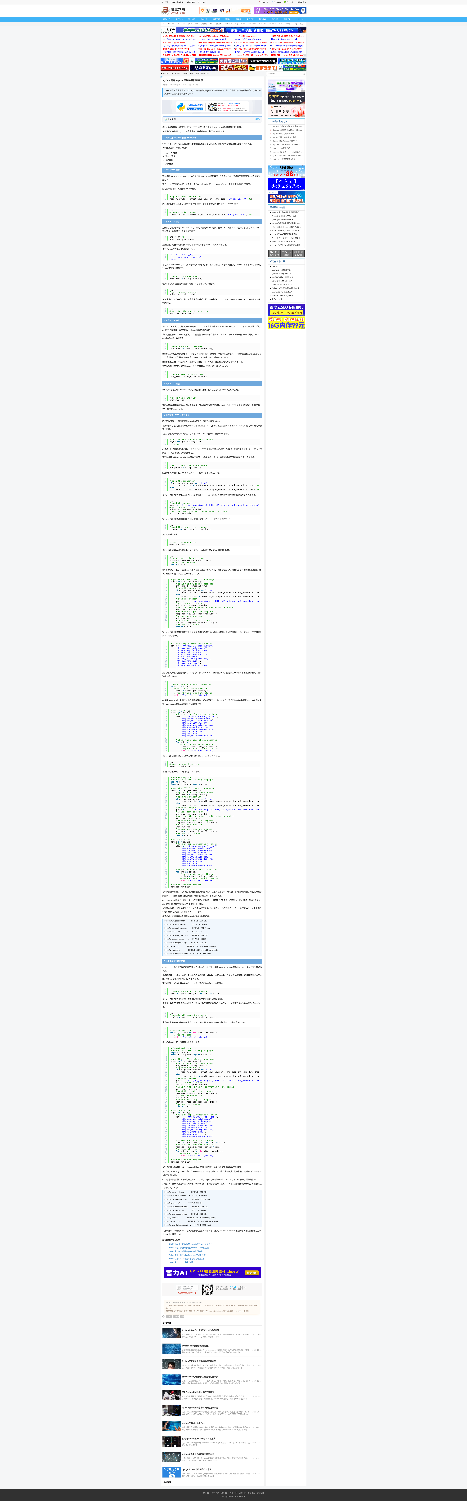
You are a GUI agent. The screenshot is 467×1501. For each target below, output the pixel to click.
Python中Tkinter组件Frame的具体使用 (286, 238)
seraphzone (252, 24)
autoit (243, 24)
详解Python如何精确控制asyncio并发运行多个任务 (190, 1244)
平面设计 (287, 19)
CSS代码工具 (277, 266)
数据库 (227, 19)
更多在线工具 (277, 299)
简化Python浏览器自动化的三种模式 (198, 1392)
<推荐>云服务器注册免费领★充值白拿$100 (179, 36)
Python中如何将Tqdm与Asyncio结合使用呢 (187, 1255)
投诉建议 (251, 1493)
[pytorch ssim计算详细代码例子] (171, 1348)
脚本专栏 (204, 19)
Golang (287, 24)
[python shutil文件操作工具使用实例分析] (171, 1379)
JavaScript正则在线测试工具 (282, 292)
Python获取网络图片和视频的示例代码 (199, 1361)
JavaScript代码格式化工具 (281, 270)
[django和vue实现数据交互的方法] (171, 1472)
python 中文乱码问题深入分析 (284, 159)
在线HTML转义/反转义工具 (282, 285)
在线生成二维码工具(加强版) (282, 296)
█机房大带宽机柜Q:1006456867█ (284, 39)
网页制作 (179, 19)
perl (196, 24)
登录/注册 (264, 2)
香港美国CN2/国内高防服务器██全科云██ (179, 55)
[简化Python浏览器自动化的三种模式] (171, 1395)
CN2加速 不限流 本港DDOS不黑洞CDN (214, 36)
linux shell (272, 24)
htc (184, 24)
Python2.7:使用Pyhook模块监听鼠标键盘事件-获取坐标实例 (294, 245)
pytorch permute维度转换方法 (282, 220)
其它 (301, 24)
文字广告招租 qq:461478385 (246, 36)
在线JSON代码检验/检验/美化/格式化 (285, 288)
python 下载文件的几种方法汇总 (284, 241)
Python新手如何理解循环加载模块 (284, 234)
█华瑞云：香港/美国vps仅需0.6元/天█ (249, 52)
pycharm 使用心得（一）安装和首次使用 (288, 152)
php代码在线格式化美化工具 (282, 277)
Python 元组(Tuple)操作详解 (283, 134)
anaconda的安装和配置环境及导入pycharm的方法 (290, 223)
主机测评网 (190, 2)
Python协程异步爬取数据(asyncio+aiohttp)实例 (188, 1248)
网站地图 (242, 1493)
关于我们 (206, 1493)
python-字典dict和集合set (193, 1423)
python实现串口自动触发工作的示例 (198, 1454)
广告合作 (215, 1493)
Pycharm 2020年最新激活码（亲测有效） (288, 145)
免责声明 (233, 1493)
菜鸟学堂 (165, 2)
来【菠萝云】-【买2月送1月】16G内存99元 (179, 39)
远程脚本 (218, 24)
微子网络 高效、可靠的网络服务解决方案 (250, 49)
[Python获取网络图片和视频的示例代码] (171, 1364)
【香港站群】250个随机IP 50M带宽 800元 (215, 46)
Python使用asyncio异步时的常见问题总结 (186, 1259)
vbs (164, 24)
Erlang (295, 24)
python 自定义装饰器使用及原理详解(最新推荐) (289, 212)
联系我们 (224, 1493)
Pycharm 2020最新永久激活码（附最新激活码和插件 (292, 130)
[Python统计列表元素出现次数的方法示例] (171, 1410)
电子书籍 (250, 19)
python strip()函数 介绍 (281, 148)
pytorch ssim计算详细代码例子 (196, 1346)
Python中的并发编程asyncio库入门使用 (185, 1251)
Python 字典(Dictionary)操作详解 (285, 141)
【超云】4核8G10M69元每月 (210, 52)
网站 (182, 1316)
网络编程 (191, 19)
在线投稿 (260, 1493)
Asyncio (176, 1316)
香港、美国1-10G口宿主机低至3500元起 (250, 46)
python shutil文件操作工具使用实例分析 (200, 1377)
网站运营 (275, 19)
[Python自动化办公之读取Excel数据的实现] (171, 1333)
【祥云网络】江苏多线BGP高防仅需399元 (287, 49)
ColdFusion (228, 24)
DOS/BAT (171, 24)
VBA (211, 24)
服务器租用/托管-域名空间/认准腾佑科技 (286, 52)
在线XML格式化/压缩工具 (281, 274)
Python (169, 1316)
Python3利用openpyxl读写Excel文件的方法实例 (289, 230)
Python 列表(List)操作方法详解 (284, 137)
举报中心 (277, 2)
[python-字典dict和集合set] (171, 1426)
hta (179, 24)
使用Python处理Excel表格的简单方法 (198, 1439)
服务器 (238, 19)
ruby (236, 24)
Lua (280, 24)
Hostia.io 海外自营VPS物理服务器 (248, 39)
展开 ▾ (257, 119)
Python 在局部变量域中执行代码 (284, 216)
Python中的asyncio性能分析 (180, 1262)
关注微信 (290, 2)
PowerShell (262, 24)
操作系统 (262, 19)
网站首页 (166, 19)
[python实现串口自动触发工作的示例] (171, 1457)
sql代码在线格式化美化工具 (282, 281)
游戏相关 (204, 24)
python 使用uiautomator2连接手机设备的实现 (288, 227)
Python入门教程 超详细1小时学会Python (288, 126)
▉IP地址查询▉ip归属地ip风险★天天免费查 (215, 42)
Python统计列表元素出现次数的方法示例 (200, 1408)
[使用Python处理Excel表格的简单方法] (171, 1441)
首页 (171, 74)
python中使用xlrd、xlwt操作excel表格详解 (288, 155)
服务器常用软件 (177, 2)
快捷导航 (301, 2)
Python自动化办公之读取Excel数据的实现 (200, 1330)
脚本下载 (216, 19)
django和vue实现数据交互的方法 (196, 1469)
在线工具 (201, 2)
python (190, 24)
